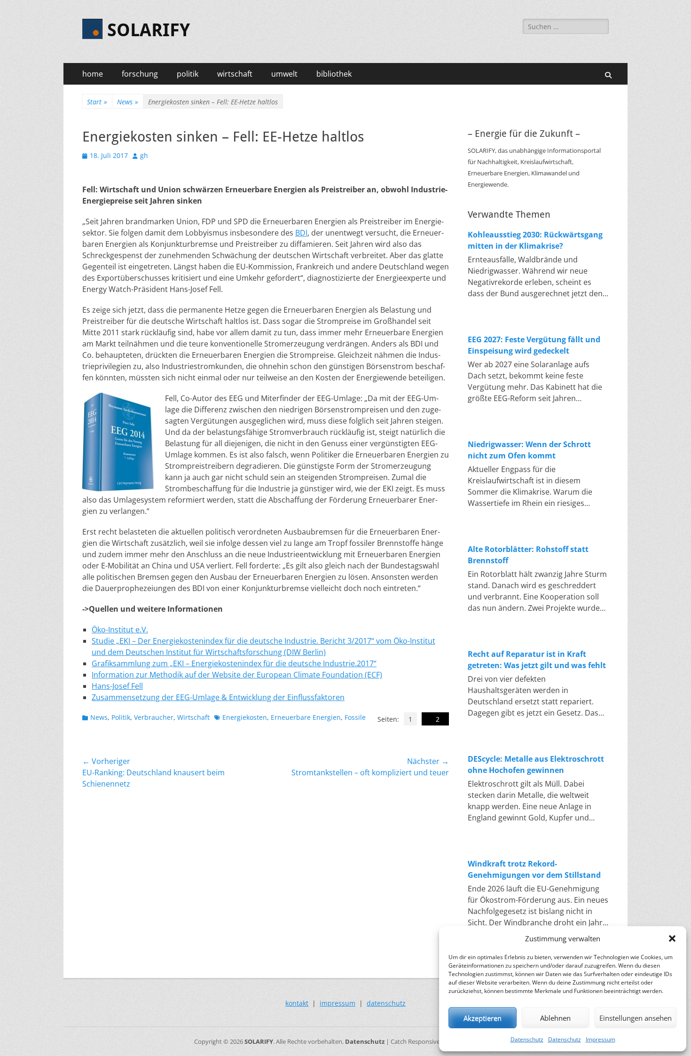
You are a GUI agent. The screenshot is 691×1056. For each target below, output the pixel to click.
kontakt (296, 1003)
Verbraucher (153, 717)
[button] (672, 938)
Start (97, 101)
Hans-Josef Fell (117, 686)
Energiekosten (244, 717)
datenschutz (386, 1003)
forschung (140, 74)
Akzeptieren (482, 1018)
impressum (337, 1003)
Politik (120, 717)
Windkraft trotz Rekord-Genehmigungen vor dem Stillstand (534, 869)
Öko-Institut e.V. (120, 629)
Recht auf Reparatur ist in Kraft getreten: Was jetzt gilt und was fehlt (537, 659)
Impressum (600, 1039)
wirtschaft (234, 74)
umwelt (284, 74)
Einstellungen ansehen (635, 1018)
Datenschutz (526, 1039)
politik (187, 74)
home (92, 74)
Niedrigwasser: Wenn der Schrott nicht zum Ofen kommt (529, 450)
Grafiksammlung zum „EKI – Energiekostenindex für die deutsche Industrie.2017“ (234, 663)
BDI (301, 233)
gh (144, 155)
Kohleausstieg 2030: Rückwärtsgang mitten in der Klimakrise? (535, 240)
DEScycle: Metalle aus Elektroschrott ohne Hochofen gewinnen (536, 764)
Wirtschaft (193, 717)
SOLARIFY (148, 30)
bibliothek (334, 74)
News (127, 101)
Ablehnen (555, 1018)
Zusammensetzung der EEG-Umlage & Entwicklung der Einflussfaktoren (218, 697)
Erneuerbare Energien (306, 717)
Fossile (355, 717)
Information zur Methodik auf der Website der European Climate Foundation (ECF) (237, 675)
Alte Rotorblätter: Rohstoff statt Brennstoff (528, 555)
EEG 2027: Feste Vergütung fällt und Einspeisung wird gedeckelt (534, 345)
